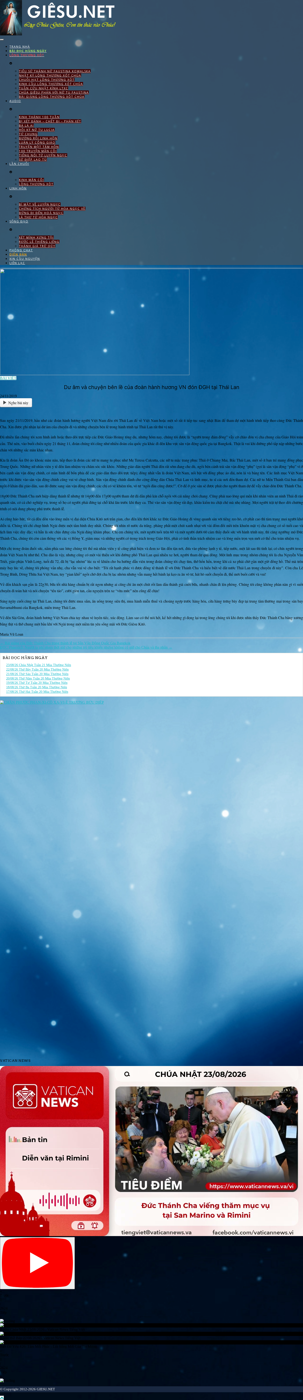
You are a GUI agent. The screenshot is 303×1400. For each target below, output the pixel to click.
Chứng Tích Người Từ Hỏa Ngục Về (52, 209)
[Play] (37, 1263)
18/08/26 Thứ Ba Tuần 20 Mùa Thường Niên (36, 687)
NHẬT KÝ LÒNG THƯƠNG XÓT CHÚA (50, 75)
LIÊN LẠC (17, 263)
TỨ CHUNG (28, 134)
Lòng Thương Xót (36, 184)
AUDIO (15, 101)
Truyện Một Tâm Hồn (39, 147)
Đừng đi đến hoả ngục (41, 213)
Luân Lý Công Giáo (37, 143)
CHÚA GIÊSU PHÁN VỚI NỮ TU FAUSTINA (54, 92)
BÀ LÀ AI (26, 126)
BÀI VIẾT (8, 378)
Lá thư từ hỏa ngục (38, 217)
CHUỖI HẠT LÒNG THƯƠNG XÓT (47, 80)
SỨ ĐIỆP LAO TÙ (33, 160)
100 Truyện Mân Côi (38, 151)
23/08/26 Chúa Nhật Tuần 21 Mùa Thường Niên (38, 665)
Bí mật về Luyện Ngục (40, 204)
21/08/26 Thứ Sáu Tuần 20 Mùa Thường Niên (37, 674)
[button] (151, 1293)
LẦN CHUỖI (19, 164)
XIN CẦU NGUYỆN (24, 259)
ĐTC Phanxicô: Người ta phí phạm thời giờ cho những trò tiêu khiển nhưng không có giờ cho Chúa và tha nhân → (86, 647)
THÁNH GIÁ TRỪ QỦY (37, 246)
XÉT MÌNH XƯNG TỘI (36, 237)
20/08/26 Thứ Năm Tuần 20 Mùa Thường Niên (38, 678)
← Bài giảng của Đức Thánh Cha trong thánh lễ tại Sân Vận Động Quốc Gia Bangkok (65, 643)
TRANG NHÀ (19, 47)
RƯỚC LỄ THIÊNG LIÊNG (39, 242)
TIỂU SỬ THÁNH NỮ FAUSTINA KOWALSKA (55, 71)
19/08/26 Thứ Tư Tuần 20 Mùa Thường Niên (36, 683)
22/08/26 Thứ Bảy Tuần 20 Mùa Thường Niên (37, 669)
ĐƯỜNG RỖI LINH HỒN (38, 138)
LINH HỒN (18, 188)
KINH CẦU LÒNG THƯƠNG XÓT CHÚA (51, 84)
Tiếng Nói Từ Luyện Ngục (43, 155)
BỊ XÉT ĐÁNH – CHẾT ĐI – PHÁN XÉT (50, 121)
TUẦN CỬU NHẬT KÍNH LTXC (43, 88)
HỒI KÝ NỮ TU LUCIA (37, 130)
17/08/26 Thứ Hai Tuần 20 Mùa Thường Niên (37, 692)
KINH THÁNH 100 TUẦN (39, 117)
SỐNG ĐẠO (18, 221)
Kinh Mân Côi (31, 180)
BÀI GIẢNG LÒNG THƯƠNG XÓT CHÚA (52, 97)
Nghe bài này (18, 402)
